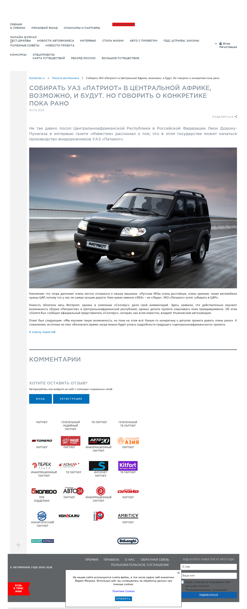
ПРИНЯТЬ (123, 598)
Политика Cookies (124, 591)
